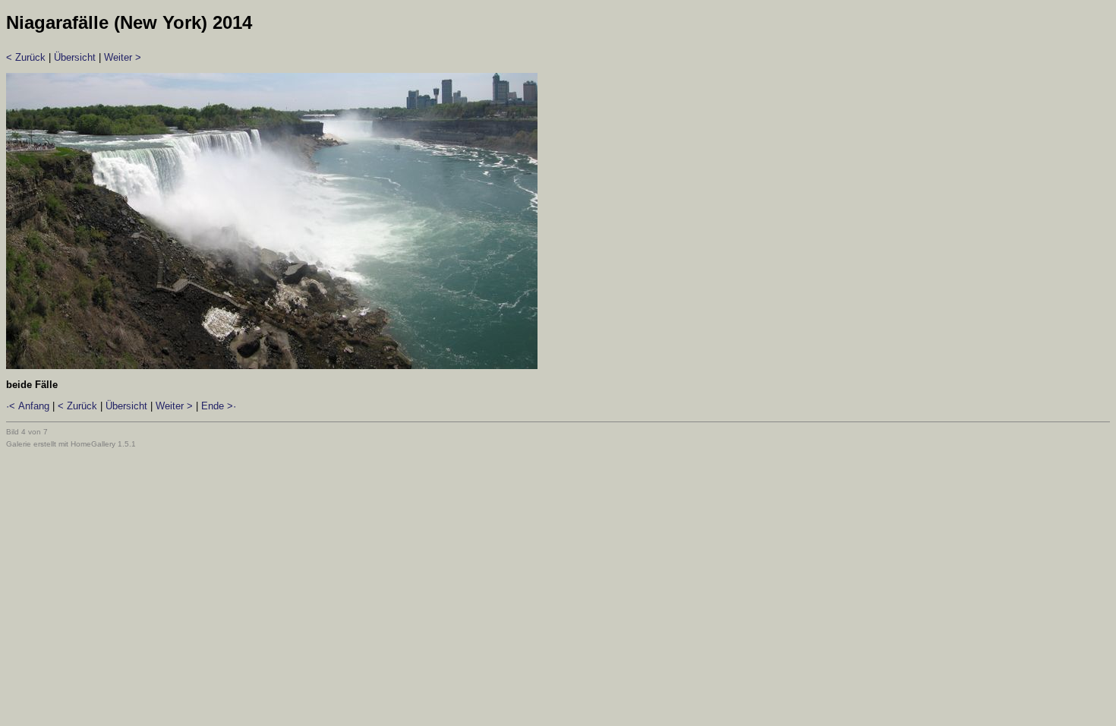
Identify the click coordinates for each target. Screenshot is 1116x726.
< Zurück (26, 57)
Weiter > (122, 57)
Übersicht (75, 57)
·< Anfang (27, 406)
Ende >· (218, 406)
